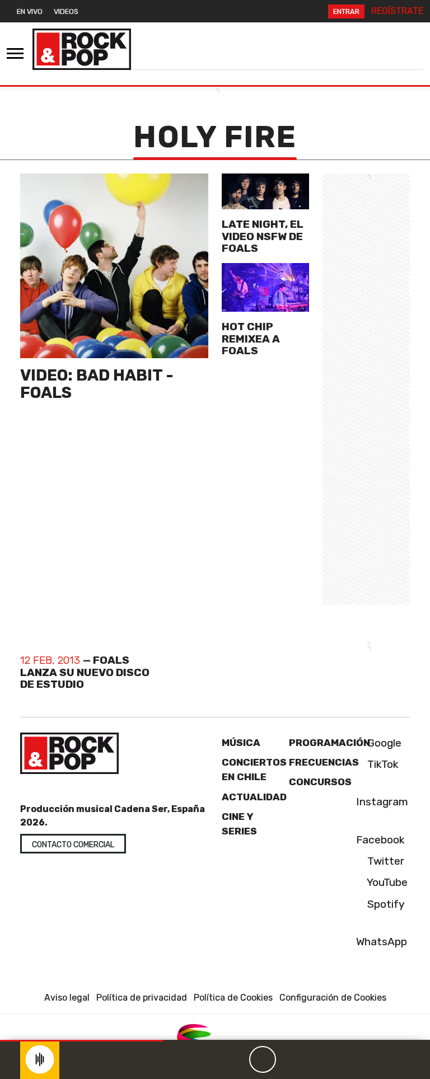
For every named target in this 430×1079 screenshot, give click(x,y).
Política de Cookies (233, 997)
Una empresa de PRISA (215, 1038)
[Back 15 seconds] (235, 1059)
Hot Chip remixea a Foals (251, 338)
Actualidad (254, 797)
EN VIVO (30, 11)
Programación (329, 742)
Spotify (384, 904)
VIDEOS (66, 11)
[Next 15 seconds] (289, 1059)
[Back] (208, 1059)
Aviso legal (67, 997)
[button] (81, 1041)
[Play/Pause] (262, 1059)
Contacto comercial (73, 845)
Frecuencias (324, 762)
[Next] (316, 1059)
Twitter (384, 861)
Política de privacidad (141, 997)
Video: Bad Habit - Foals (97, 384)
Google (382, 742)
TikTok (381, 764)
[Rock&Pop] (81, 49)
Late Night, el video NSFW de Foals (262, 236)
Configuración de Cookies (332, 997)
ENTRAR (346, 11)
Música (241, 742)
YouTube (386, 882)
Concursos (320, 781)
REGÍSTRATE (397, 11)
